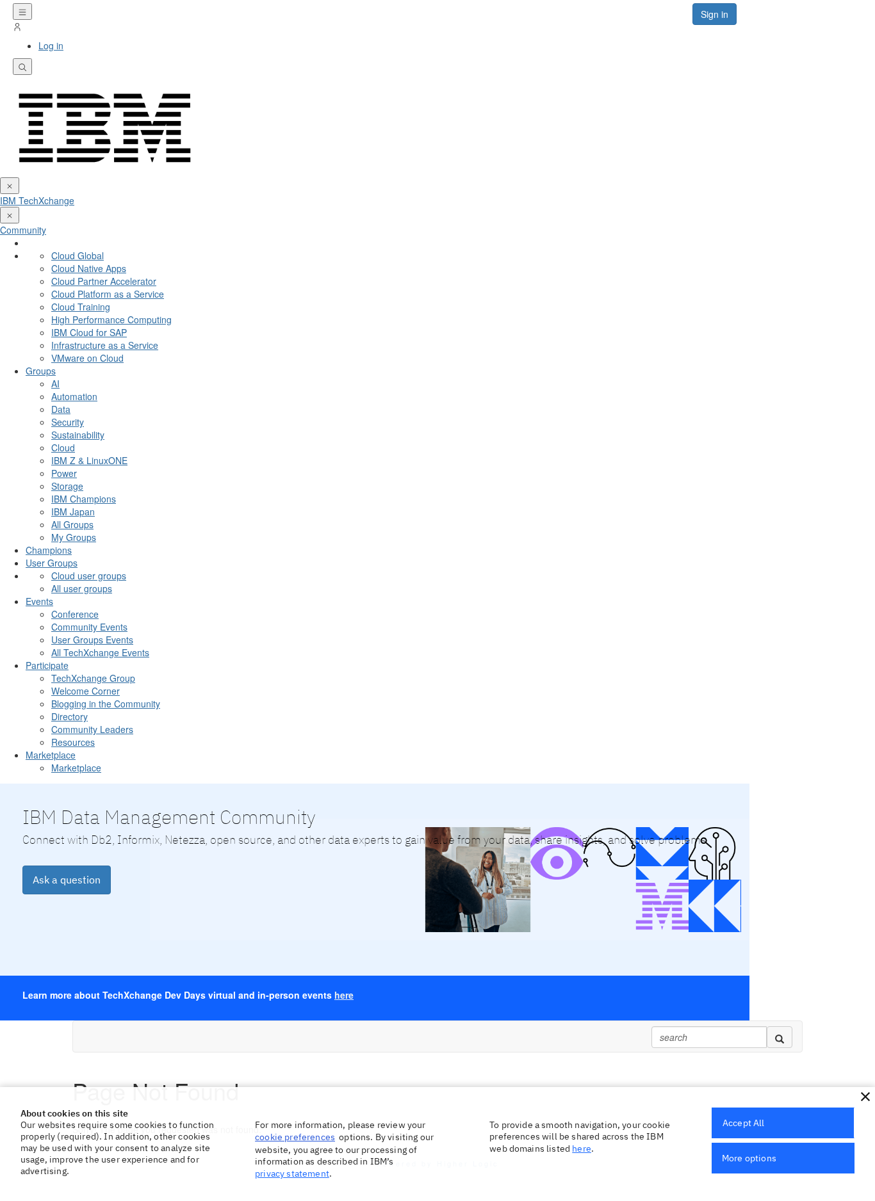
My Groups (73, 537)
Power (64, 473)
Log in (50, 45)
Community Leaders (92, 729)
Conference (75, 614)
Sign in (714, 14)
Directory (69, 716)
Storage (67, 486)
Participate (47, 665)
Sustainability (77, 434)
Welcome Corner (85, 690)
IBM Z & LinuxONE (89, 460)
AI (55, 383)
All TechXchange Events (100, 652)
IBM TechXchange (37, 200)
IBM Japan (73, 511)
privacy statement (292, 1173)
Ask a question (67, 879)
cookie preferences (295, 1137)
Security (67, 421)
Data (60, 409)
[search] (779, 1037)
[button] (865, 1096)
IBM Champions (83, 498)
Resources (73, 742)
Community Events (89, 626)
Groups (41, 370)
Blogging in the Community (105, 703)
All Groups (72, 524)
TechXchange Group (93, 678)
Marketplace (51, 754)
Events (39, 601)
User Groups (52, 562)
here (344, 994)
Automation (74, 396)
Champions (49, 550)
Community (23, 229)
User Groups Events (92, 639)
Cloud (63, 447)
